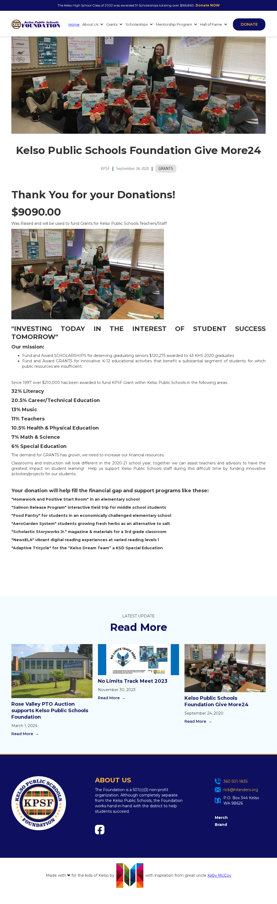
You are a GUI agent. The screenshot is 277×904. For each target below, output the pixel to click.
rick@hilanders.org (240, 789)
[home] (36, 24)
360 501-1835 (235, 781)
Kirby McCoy (219, 875)
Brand (221, 824)
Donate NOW (208, 5)
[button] (92, 24)
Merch (221, 817)
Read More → (25, 733)
